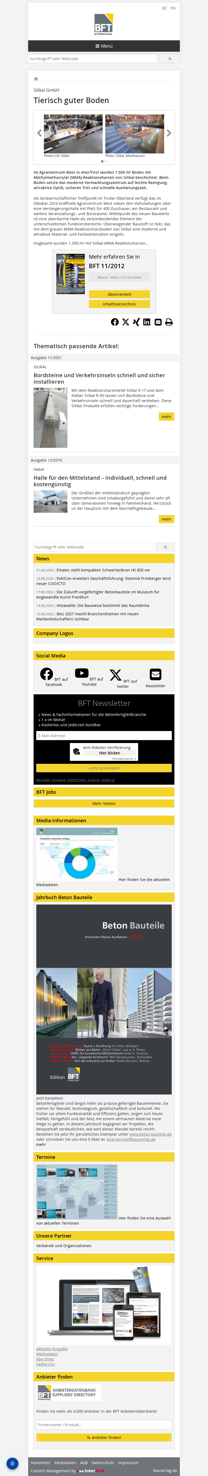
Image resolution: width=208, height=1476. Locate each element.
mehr (166, 416)
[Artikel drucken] (169, 322)
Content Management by (54, 1470)
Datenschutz (103, 1462)
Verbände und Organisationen (64, 1245)
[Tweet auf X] (125, 324)
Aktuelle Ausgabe (52, 1348)
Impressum (128, 1462)
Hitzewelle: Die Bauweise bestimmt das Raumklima (92, 605)
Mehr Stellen (104, 803)
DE (164, 8)
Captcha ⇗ (124, 759)
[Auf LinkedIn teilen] (147, 324)
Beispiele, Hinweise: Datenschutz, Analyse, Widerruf (75, 780)
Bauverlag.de (165, 1470)
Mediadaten (47, 1353)
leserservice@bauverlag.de (130, 1139)
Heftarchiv (45, 1364)
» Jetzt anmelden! (104, 768)
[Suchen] (170, 58)
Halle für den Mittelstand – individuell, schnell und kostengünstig (100, 481)
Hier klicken (109, 752)
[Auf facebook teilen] (114, 324)
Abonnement (119, 294)
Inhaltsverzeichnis (119, 304)
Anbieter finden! (106, 1437)
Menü (107, 46)
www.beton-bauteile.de (150, 1134)
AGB (84, 1462)
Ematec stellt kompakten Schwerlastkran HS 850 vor (93, 570)
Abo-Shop (45, 1359)
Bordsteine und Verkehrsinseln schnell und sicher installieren (99, 378)
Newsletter (41, 1462)
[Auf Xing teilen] (136, 324)
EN (173, 8)
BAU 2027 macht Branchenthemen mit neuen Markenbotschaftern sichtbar (87, 616)
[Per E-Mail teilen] (158, 322)
